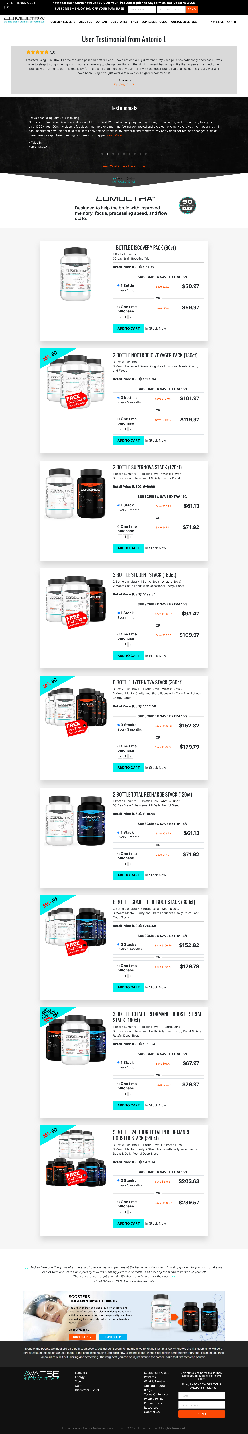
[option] (124, 132)
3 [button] (113, 154)
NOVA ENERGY (82, 1336)
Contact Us (152, 1412)
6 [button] (129, 154)
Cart (230, 21)
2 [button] (107, 154)
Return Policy (153, 1403)
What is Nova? (171, 474)
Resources (151, 1407)
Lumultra (81, 1372)
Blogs (148, 1390)
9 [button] (146, 154)
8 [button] (140, 154)
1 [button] (102, 154)
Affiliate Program (155, 1385)
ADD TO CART (128, 328)
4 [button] (118, 154)
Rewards (150, 1377)
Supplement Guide (156, 1372)
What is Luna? (170, 801)
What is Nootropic (156, 1381)
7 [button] (135, 154)
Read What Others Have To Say (124, 166)
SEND (191, 9)
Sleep (79, 1381)
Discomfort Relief (87, 1390)
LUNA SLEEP (113, 1336)
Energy (80, 1377)
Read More (114, 135)
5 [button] (124, 154)
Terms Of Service (156, 1394)
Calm (78, 1385)
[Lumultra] (41, 1375)
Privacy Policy (153, 1399)
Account (216, 21)
